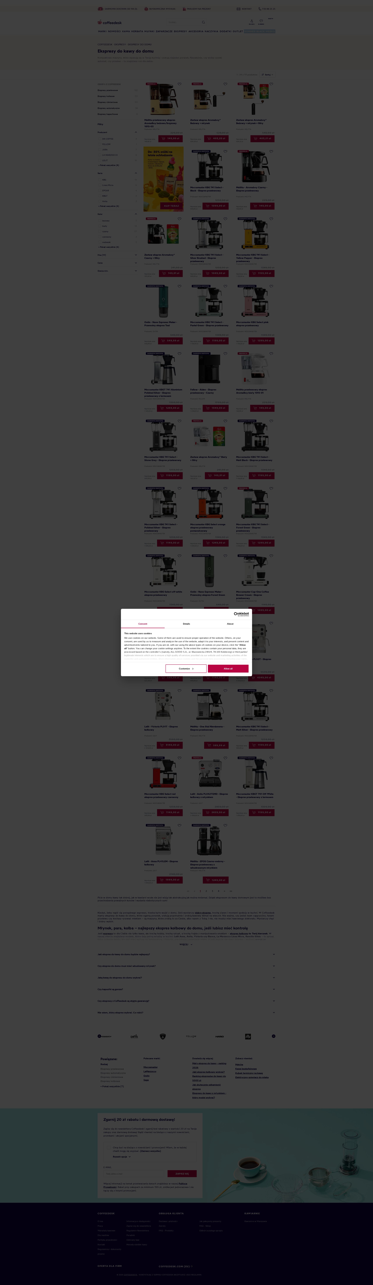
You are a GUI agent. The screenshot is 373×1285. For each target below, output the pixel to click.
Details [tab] (186, 624)
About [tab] (230, 624)
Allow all (228, 668)
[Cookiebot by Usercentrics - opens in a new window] (236, 614)
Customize (184, 668)
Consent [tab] (142, 624)
